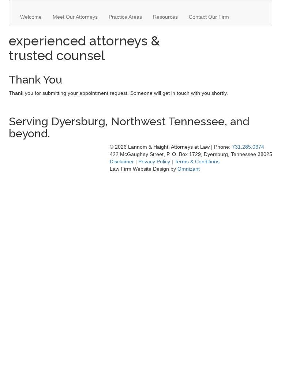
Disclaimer (122, 161)
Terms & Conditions (197, 161)
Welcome (31, 17)
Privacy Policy (154, 161)
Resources (165, 17)
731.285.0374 (248, 147)
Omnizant (188, 169)
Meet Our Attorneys (75, 17)
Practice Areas (125, 17)
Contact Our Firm (209, 17)
